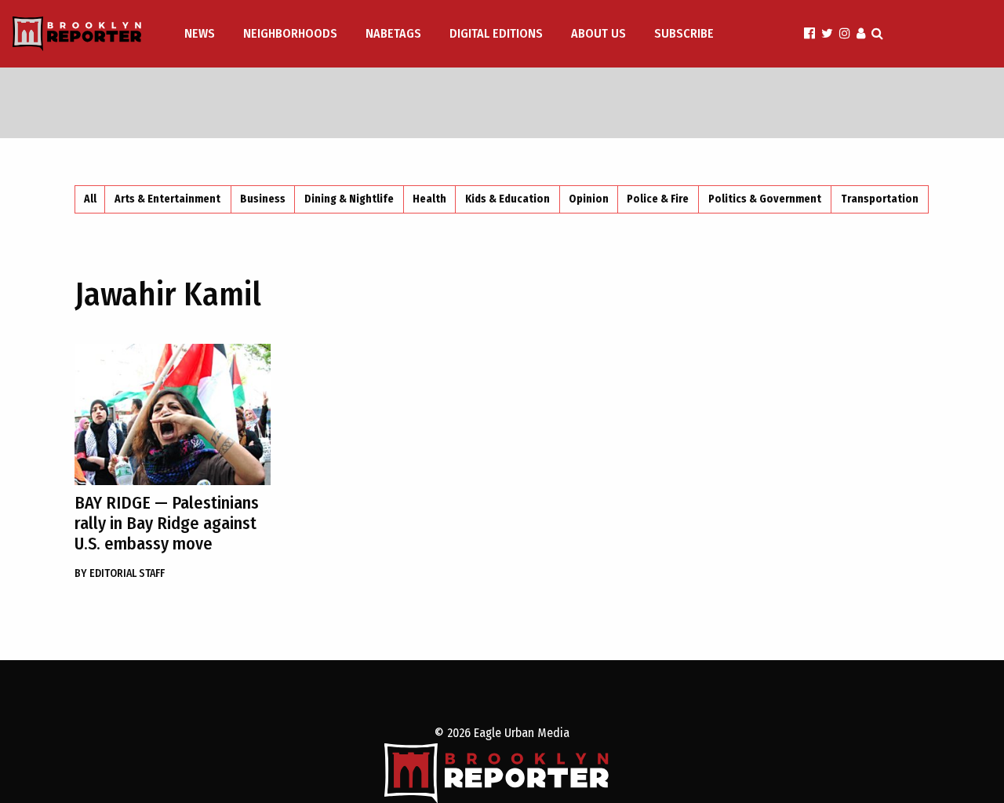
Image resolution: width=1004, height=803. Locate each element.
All (90, 199)
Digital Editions (496, 33)
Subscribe (684, 33)
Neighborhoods (290, 33)
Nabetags (393, 33)
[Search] (877, 33)
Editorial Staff (120, 573)
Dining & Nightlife (349, 199)
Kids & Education (507, 199)
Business (263, 199)
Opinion (589, 199)
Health (429, 199)
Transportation (880, 199)
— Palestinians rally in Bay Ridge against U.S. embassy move (167, 523)
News (199, 33)
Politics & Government (764, 199)
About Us (598, 33)
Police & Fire (658, 199)
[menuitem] (201, 34)
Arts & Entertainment (167, 199)
